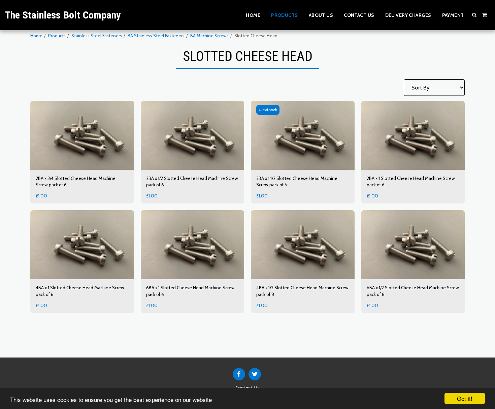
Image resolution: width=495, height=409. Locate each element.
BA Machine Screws (209, 35)
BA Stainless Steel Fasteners (156, 35)
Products (57, 35)
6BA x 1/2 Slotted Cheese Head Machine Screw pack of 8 (413, 291)
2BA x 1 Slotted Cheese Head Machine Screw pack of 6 (411, 182)
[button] (474, 14)
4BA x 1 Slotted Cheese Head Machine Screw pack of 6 (80, 291)
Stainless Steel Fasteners (96, 35)
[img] (82, 135)
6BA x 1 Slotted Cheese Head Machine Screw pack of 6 (190, 291)
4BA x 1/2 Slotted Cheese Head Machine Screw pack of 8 (302, 291)
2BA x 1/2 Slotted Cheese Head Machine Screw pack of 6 (192, 182)
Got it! (464, 398)
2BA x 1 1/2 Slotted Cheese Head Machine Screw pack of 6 (296, 182)
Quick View (82, 163)
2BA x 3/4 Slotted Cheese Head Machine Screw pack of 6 (76, 182)
